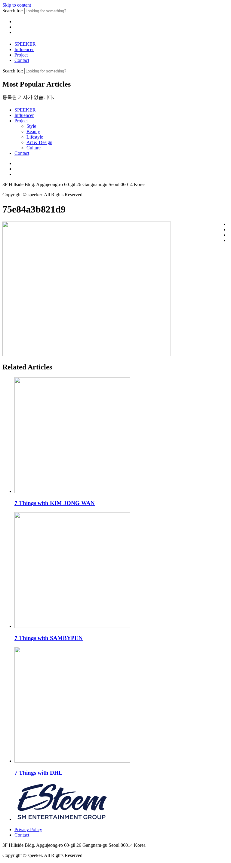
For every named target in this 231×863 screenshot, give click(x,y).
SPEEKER (25, 44)
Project (21, 54)
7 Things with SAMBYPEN (48, 638)
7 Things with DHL (38, 773)
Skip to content (16, 5)
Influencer (24, 49)
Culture (33, 147)
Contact (21, 60)
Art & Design (39, 142)
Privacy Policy (28, 829)
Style (31, 126)
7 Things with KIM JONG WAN (54, 503)
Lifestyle (34, 136)
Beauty (33, 131)
